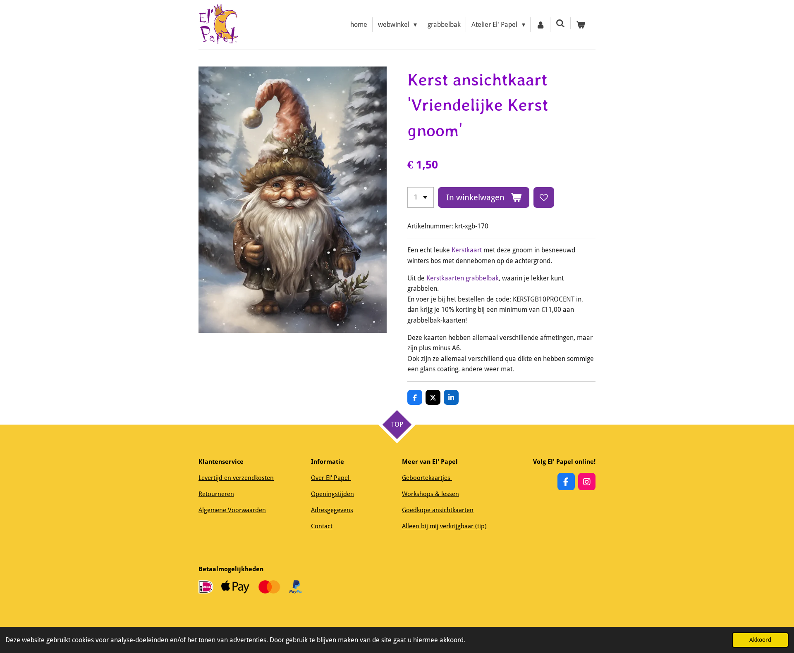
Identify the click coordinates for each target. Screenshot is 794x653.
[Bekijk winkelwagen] (581, 24)
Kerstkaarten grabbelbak (462, 278)
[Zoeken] (560, 23)
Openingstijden (332, 494)
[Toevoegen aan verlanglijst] (543, 197)
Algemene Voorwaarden (232, 510)
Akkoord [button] (760, 639)
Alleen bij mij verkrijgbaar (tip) (444, 526)
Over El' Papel (331, 478)
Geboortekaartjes (427, 478)
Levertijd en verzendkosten (236, 478)
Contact (321, 526)
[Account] (540, 24)
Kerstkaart (467, 250)
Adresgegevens (332, 510)
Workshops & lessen (430, 494)
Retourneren (216, 494)
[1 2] (420, 197)
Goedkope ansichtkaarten (438, 510)
